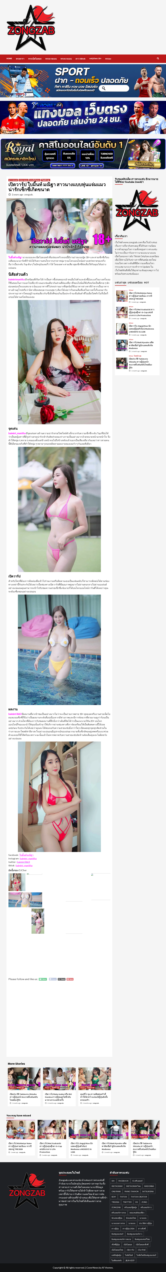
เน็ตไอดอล (128, 1244)
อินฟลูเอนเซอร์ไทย (142, 1239)
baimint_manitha (28, 858)
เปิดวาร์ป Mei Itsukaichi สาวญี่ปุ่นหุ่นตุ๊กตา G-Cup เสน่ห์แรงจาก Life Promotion (141, 312)
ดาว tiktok (80, 58)
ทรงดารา (20, 58)
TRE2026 (115, 1202)
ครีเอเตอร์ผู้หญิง (130, 1207)
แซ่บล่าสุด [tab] (120, 282)
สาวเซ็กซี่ (142, 1228)
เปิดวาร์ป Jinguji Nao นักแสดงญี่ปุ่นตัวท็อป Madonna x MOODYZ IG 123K (141, 329)
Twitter (127, 1202)
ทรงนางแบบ (66, 58)
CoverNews (92, 1267)
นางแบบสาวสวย (118, 1223)
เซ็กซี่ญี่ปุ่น (116, 1244)
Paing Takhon (132, 1191)
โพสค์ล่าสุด (45, 180)
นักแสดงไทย (131, 1218)
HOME (9, 58)
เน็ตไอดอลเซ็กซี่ (142, 1244)
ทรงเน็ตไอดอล (35, 58)
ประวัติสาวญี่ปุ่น (145, 1223)
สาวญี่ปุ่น (115, 1228)
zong (144, 1202)
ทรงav (108, 58)
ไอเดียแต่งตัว (117, 1260)
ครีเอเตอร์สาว (146, 1207)
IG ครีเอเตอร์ (137, 1181)
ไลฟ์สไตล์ (129, 1255)
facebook (124, 1181)
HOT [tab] (146, 282)
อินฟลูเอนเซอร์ (117, 1234)
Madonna (149, 1186)
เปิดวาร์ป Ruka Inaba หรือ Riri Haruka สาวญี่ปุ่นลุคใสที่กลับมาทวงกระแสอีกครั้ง (58, 1097)
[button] (16, 882)
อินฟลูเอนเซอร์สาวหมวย (121, 1239)
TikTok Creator (139, 1197)
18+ (113, 1181)
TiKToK (123, 1197)
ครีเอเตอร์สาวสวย (119, 1213)
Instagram (117, 1186)
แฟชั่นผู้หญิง (116, 1255)
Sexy (114, 1197)
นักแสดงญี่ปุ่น (117, 1218)
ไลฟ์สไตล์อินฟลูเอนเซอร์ (146, 1255)
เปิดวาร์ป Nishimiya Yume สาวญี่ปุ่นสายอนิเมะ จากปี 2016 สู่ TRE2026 (140, 296)
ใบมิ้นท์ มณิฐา (26, 855)
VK (136, 1202)
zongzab (116, 1207)
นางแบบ (143, 1218)
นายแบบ (132, 1223)
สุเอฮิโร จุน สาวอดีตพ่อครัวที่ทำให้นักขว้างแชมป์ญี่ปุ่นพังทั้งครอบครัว (94, 1097)
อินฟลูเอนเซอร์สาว (134, 1234)
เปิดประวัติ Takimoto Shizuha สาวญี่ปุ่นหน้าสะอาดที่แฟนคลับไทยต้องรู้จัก (24, 1097)
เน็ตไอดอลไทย (117, 1250)
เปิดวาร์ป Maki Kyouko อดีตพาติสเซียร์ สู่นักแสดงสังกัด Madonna (141, 345)
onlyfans (116, 1191)
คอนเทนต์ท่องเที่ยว (137, 1213)
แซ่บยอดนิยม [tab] (135, 282)
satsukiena (148, 1191)
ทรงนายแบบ (51, 58)
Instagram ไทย (133, 1186)
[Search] (158, 58)
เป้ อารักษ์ (141, 1250)
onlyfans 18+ (95, 58)
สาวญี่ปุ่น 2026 (128, 1228)
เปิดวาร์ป (130, 1250)
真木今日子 (130, 1260)
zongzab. (28, 194)
